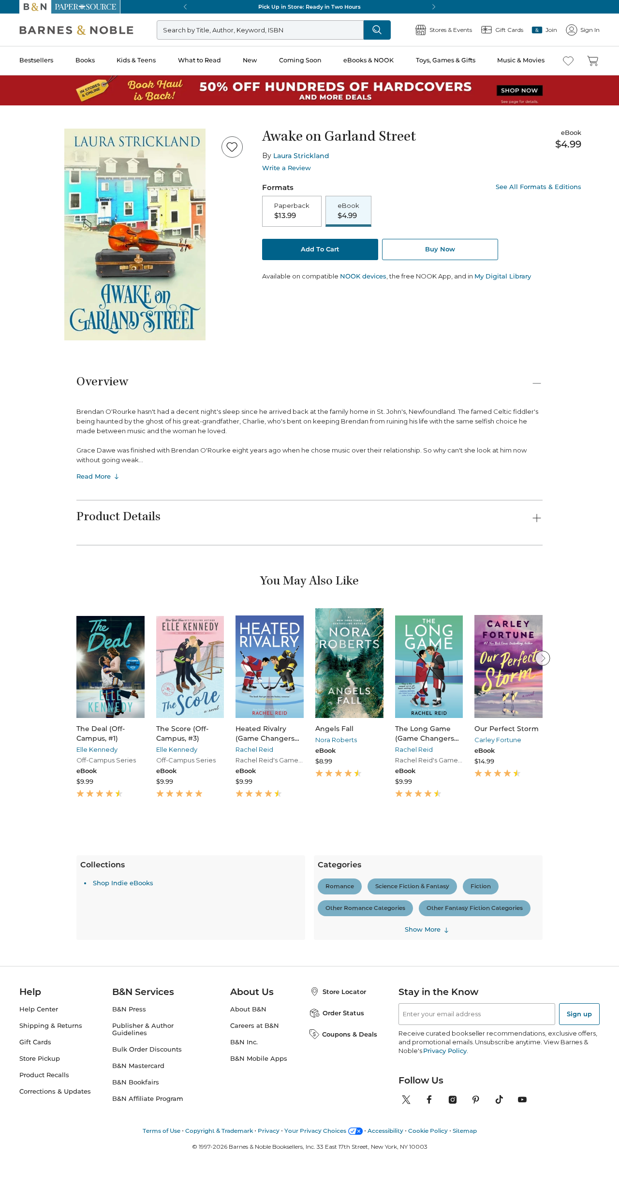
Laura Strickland (301, 155)
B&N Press (129, 1119)
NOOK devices (363, 276)
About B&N (248, 1119)
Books (85, 60)
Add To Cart (320, 249)
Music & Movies (521, 60)
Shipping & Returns (50, 1136)
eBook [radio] (348, 211)
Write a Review (286, 168)
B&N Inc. (244, 1152)
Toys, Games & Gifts (445, 60)
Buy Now (440, 249)
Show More (423, 1046)
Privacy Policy (444, 1161)
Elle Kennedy (97, 749)
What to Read (199, 60)
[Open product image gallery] (135, 234)
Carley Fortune (497, 740)
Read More (93, 476)
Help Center (38, 1119)
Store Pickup (39, 1168)
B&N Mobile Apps (258, 1168)
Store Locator (344, 1102)
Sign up (579, 1124)
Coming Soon (300, 60)
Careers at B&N (254, 1136)
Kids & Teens (136, 60)
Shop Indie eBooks (123, 1000)
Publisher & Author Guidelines (143, 1139)
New (250, 60)
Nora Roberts (336, 740)
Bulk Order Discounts (147, 1159)
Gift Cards (35, 1152)
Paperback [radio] (292, 211)
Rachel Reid (254, 749)
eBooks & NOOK (368, 60)
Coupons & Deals (349, 1144)
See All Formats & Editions (538, 186)
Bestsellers (36, 60)
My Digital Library (502, 276)
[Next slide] (542, 658)
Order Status (343, 1123)
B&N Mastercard (138, 1175)
